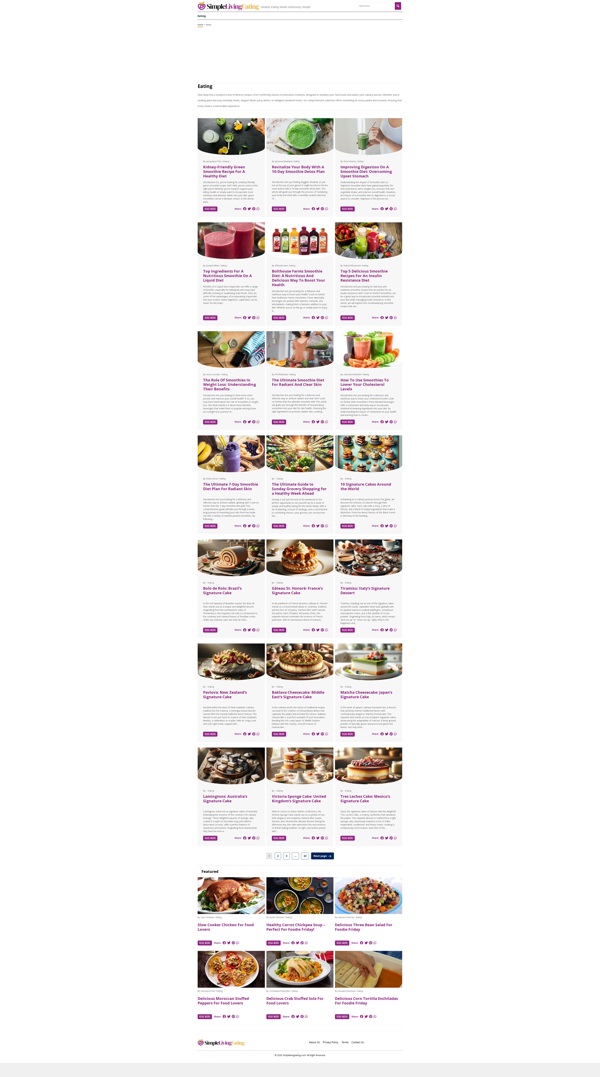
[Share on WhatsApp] (258, 209)
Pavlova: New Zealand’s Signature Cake (225, 694)
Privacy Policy (330, 1042)
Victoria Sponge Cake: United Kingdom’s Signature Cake (299, 798)
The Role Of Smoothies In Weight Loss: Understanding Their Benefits (229, 384)
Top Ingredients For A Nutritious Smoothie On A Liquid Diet (227, 275)
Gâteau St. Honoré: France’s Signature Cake (297, 590)
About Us (314, 1042)
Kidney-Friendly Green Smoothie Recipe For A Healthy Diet (224, 171)
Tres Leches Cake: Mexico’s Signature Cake (365, 798)
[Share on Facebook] (244, 209)
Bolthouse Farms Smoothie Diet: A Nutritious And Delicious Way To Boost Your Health (298, 277)
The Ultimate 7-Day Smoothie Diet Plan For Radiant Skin (230, 486)
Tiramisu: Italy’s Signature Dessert (365, 590)
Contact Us (358, 1042)
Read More (210, 209)
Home (200, 24)
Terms (344, 1042)
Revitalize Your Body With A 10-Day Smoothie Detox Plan (298, 169)
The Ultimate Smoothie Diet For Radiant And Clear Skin (298, 382)
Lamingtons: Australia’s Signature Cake (225, 798)
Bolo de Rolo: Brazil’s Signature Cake (222, 590)
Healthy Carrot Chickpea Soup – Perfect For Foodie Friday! (295, 927)
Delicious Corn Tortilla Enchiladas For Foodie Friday (366, 1001)
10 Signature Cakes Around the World (365, 486)
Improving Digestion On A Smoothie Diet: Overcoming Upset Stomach (366, 171)
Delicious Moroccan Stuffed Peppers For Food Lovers (223, 1001)
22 (305, 856)
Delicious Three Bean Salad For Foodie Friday (363, 927)
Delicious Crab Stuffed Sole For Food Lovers (295, 1001)
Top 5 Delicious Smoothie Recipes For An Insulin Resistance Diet (364, 275)
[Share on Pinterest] (253, 209)
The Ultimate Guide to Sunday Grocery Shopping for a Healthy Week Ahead (299, 489)
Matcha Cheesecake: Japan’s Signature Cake (366, 694)
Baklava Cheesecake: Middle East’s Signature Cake (298, 694)
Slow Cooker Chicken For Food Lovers (226, 927)
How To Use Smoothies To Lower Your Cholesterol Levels (364, 384)
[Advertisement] (300, 1070)
